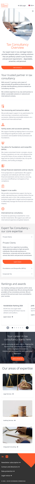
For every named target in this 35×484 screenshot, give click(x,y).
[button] (12, 327)
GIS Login (23, 6)
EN (32, 5)
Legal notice (5, 475)
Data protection (7, 471)
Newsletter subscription (10, 462)
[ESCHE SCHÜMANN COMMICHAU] (4, 5)
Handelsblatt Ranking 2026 (13, 306)
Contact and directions (9, 467)
